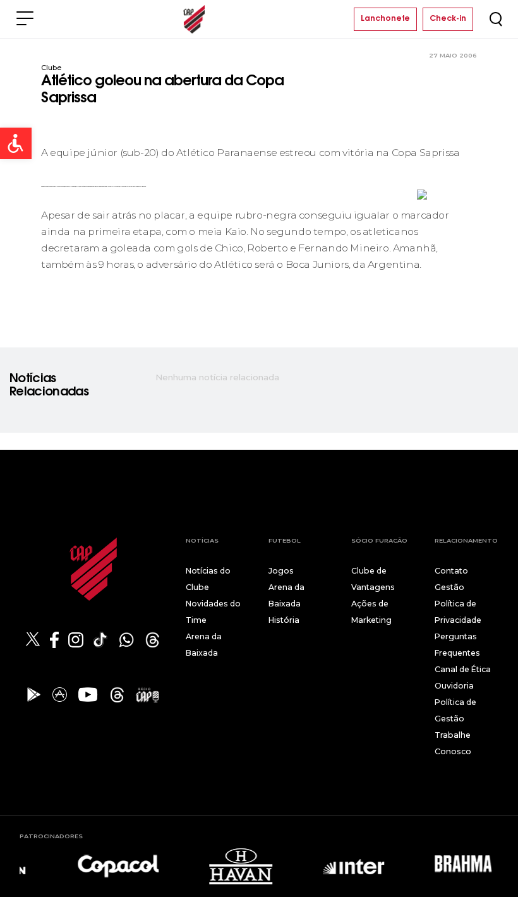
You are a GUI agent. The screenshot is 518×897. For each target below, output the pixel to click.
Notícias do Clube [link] (208, 579)
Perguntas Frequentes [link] (457, 645)
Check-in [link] (448, 19)
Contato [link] (451, 570)
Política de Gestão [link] (455, 710)
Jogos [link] (281, 570)
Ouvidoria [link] (454, 685)
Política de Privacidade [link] (458, 612)
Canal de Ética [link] (463, 669)
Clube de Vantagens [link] (373, 579)
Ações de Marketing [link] (371, 612)
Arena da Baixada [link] (204, 645)
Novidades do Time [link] (213, 612)
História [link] (283, 620)
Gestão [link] (449, 587)
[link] (16, 143)
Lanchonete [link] (385, 19)
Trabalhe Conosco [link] (453, 743)
